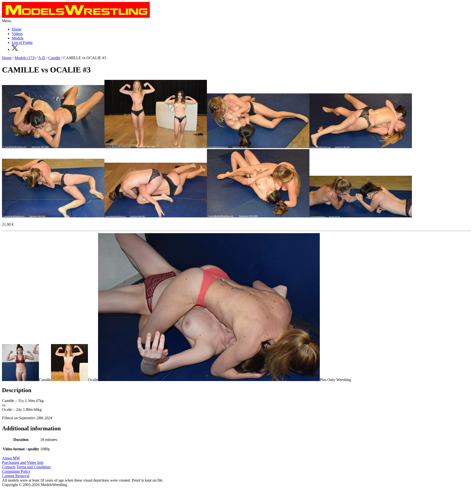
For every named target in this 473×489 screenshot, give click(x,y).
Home (16, 29)
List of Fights (22, 42)
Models (17, 38)
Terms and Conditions (34, 467)
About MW (11, 458)
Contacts (9, 467)
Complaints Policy (16, 471)
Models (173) (25, 58)
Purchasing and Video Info (23, 462)
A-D (41, 58)
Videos (17, 34)
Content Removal (15, 476)
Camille (54, 58)
